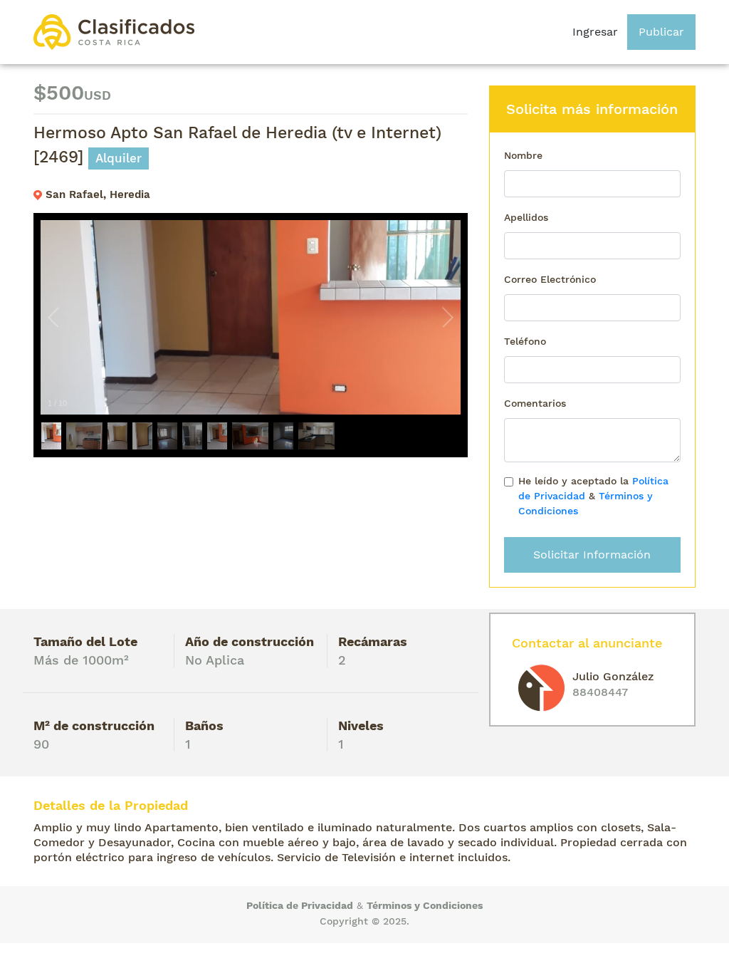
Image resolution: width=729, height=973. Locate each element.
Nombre (523, 155)
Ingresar (595, 31)
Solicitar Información (592, 554)
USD (97, 95)
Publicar (661, 31)
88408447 (600, 692)
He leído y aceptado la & (593, 495)
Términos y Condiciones (425, 905)
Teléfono (525, 341)
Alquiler (118, 158)
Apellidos (526, 217)
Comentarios (535, 403)
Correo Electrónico (550, 279)
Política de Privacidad (299, 905)
